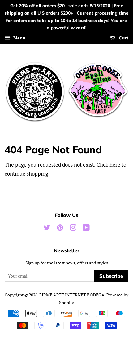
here (114, 164)
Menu (18, 38)
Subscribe (111, 276)
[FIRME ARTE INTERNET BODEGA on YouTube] (86, 229)
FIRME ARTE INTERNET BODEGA (72, 295)
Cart (123, 38)
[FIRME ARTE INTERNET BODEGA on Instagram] (73, 229)
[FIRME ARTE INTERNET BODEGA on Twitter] (47, 229)
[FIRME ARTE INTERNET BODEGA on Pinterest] (60, 229)
